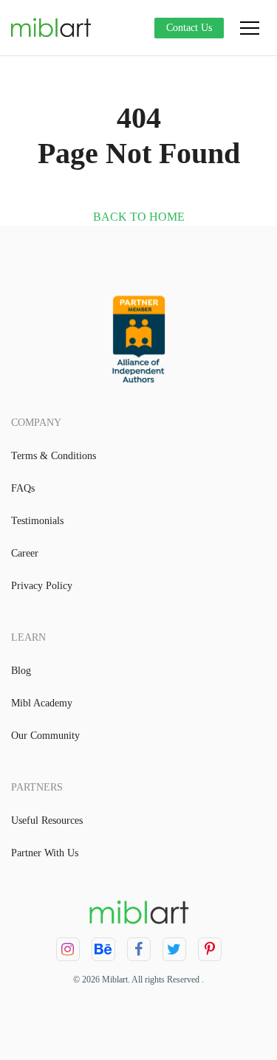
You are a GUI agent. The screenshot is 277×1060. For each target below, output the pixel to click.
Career (24, 553)
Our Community (45, 735)
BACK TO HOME (139, 216)
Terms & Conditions (53, 455)
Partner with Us (44, 852)
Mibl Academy (41, 703)
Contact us (189, 27)
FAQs (23, 488)
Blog (21, 670)
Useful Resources (47, 820)
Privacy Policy (41, 585)
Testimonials (37, 520)
